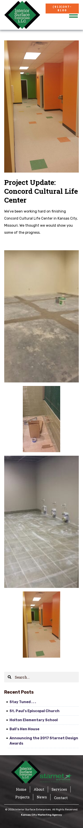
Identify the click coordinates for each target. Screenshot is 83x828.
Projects (22, 797)
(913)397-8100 (62, 8)
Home (21, 789)
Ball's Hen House (24, 729)
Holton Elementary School (34, 720)
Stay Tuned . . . (23, 702)
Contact (61, 797)
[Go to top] (73, 818)
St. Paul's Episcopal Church (35, 711)
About (39, 789)
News (42, 797)
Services (59, 789)
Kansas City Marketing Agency (41, 814)
